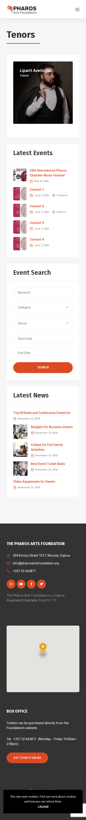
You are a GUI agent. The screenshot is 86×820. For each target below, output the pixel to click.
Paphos (61, 212)
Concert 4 (37, 239)
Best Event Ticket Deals (48, 464)
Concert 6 (37, 206)
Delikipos (62, 195)
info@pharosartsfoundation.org (36, 563)
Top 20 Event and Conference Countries (42, 413)
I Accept (43, 806)
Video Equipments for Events (34, 481)
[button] (43, 307)
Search (43, 367)
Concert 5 (37, 223)
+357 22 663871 (24, 571)
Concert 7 (37, 189)
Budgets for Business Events (52, 427)
